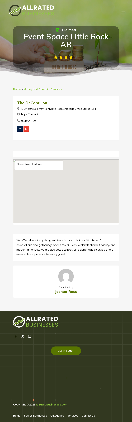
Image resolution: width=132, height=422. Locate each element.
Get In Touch (66, 351)
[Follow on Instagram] (29, 336)
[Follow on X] (22, 336)
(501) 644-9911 (29, 120)
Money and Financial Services (43, 89)
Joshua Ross (66, 291)
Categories (57, 415)
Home (17, 89)
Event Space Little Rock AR (66, 40)
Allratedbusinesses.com (51, 404)
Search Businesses (35, 415)
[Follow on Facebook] (16, 336)
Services (72, 415)
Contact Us (88, 415)
